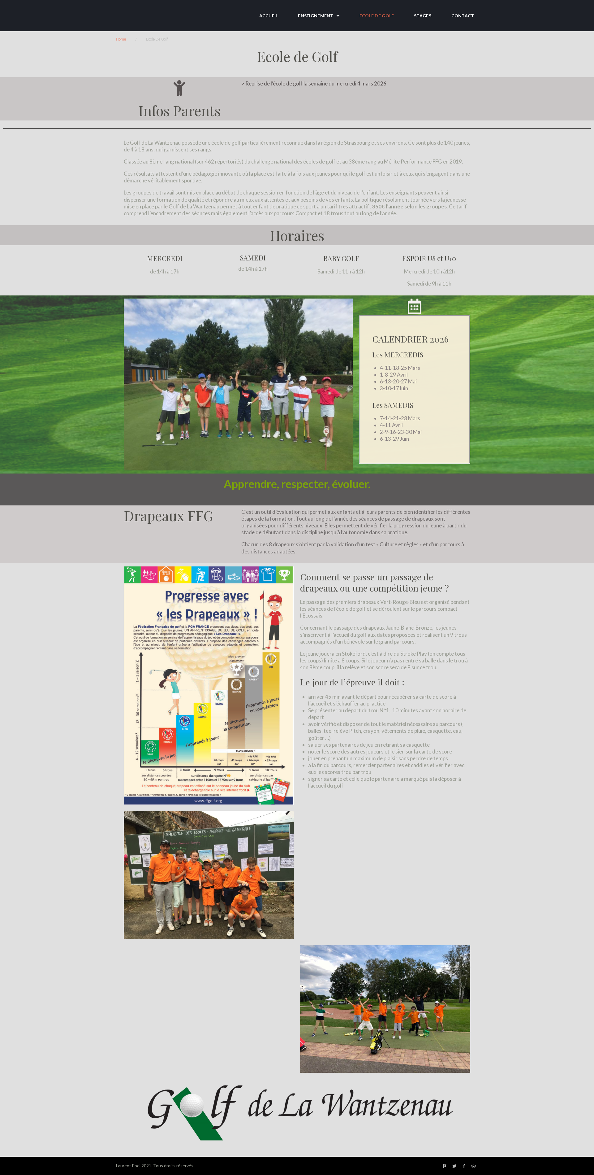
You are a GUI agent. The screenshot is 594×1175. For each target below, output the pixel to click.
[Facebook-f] (464, 1166)
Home (121, 39)
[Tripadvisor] (474, 1166)
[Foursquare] (445, 1166)
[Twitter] (454, 1166)
